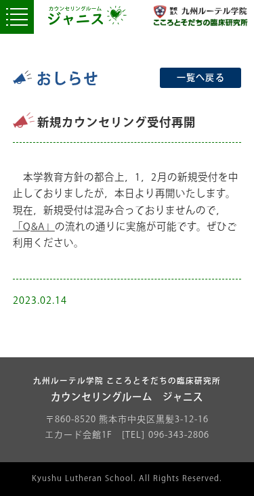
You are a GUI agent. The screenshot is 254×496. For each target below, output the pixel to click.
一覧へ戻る (201, 78)
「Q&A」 (34, 227)
